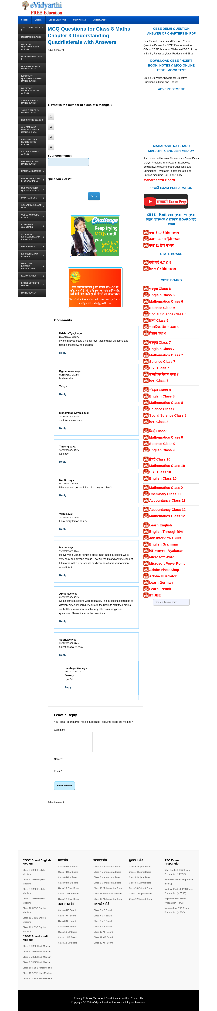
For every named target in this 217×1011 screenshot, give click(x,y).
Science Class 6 (162, 308)
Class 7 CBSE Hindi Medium (37, 951)
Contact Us (137, 998)
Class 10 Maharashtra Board (108, 888)
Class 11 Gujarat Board (140, 893)
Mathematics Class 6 (166, 301)
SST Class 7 (159, 368)
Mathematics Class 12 (167, 516)
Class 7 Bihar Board (68, 872)
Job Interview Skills (165, 538)
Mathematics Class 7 (166, 355)
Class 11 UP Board (67, 937)
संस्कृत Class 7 (160, 342)
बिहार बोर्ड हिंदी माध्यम (162, 269)
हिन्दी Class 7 (158, 381)
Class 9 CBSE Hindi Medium (37, 962)
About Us (124, 998)
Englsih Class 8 (162, 396)
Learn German (161, 583)
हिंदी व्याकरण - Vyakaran (166, 551)
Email (58, 771)
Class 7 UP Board (67, 915)
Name (58, 759)
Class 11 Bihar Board (68, 893)
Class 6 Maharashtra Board (107, 866)
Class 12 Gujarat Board (141, 899)
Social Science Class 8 (167, 415)
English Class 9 (162, 450)
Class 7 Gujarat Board (140, 872)
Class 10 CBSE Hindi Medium (37, 967)
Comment (60, 729)
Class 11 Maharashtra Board (108, 893)
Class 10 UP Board (67, 932)
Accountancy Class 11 (167, 500)
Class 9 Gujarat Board (140, 882)
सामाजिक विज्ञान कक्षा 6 (164, 327)
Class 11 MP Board (103, 937)
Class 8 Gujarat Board (140, 877)
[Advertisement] (95, 74)
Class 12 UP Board (67, 942)
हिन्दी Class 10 (159, 459)
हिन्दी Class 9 (158, 431)
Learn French (160, 589)
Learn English (160, 525)
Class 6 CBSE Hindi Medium (37, 946)
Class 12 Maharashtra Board (108, 899)
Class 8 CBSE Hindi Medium (37, 957)
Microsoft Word (161, 557)
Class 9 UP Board (67, 926)
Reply (62, 352)
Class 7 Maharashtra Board (107, 872)
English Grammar (163, 544)
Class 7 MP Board (103, 915)
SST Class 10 (160, 472)
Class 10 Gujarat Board (141, 888)
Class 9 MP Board (103, 926)
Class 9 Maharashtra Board (107, 882)
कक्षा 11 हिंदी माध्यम (161, 245)
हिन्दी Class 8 (158, 422)
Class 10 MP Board (103, 932)
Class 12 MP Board (103, 942)
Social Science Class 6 (167, 314)
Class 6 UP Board (67, 910)
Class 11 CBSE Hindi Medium (37, 973)
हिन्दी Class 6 (158, 321)
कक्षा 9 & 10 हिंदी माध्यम (164, 239)
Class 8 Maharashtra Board (107, 877)
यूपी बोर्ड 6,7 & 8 (160, 262)
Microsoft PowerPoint (167, 563)
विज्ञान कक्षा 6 (157, 333)
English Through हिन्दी (166, 532)
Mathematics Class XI (166, 488)
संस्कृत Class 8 (160, 390)
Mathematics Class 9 (166, 437)
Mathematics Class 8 (166, 403)
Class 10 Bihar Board (68, 888)
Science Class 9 (162, 444)
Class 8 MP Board (103, 921)
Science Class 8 (162, 409)
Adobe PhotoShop (164, 570)
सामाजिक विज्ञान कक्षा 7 (164, 374)
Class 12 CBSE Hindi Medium (37, 978)
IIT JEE (155, 595)
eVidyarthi (97, 1002)
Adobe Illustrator (163, 576)
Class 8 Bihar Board (68, 877)
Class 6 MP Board (103, 910)
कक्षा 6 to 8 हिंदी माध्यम (164, 233)
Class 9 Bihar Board (68, 882)
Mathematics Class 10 (167, 466)
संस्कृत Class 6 (160, 289)
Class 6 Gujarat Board (140, 866)
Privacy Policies (83, 998)
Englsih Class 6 (162, 295)
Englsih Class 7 (162, 349)
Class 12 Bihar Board (68, 899)
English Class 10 (162, 478)
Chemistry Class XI (165, 494)
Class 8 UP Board (67, 921)
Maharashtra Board (159, 180)
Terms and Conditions (105, 998)
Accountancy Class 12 (167, 510)
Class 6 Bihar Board (68, 866)
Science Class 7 (162, 362)
